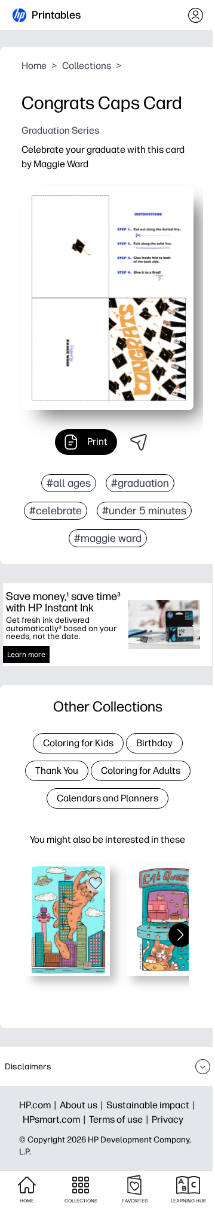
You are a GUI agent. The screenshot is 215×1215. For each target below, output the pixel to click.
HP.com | (39, 1105)
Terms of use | (120, 1119)
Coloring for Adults (140, 770)
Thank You (56, 770)
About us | (83, 1105)
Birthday (154, 743)
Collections (86, 65)
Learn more (26, 654)
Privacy (167, 1119)
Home (34, 65)
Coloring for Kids (78, 743)
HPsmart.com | (56, 1119)
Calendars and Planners (107, 798)
